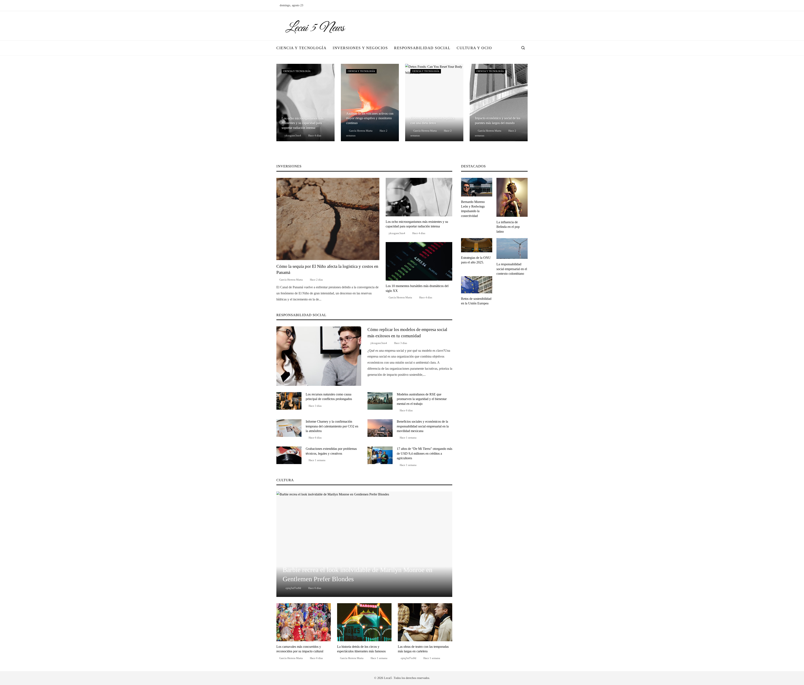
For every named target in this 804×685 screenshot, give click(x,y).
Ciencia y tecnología (297, 71)
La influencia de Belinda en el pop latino (508, 226)
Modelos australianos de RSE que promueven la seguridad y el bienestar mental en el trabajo (422, 399)
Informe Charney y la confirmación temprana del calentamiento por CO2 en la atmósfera (332, 426)
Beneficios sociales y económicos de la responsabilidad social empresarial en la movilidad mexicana (423, 426)
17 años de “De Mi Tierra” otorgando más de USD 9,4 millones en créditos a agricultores (424, 453)
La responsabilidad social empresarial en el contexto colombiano (511, 268)
